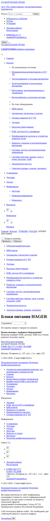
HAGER (33, 231)
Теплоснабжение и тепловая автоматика (30, 79)
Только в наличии (12, 238)
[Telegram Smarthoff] (8, 449)
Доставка (10, 177)
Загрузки (16, 191)
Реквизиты (17, 200)
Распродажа (24, 246)
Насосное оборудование (23, 127)
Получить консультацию (12, 342)
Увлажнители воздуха (22, 164)
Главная (10, 58)
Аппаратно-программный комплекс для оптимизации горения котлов (24, 370)
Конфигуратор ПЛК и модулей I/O (22, 381)
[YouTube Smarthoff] (8, 457)
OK (13, 519)
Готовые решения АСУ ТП (24, 118)
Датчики (16, 122)
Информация (12, 186)
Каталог (10, 63)
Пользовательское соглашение (15, 362)
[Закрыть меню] (9, 42)
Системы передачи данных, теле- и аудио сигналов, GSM (28, 158)
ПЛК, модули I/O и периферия (25, 131)
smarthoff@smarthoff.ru (16, 37)
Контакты (10, 205)
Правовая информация (22, 196)
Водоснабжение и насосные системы (28, 97)
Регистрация (12, 30)
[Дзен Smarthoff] (8, 453)
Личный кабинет (14, 28)
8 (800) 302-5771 (8, 346)
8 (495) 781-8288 (23, 346)
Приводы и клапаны (15, 410)
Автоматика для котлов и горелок (27, 113)
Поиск (4, 14)
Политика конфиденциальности (19, 363)
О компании (12, 173)
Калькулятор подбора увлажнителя (22, 379)
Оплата (9, 182)
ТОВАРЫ (23, 231)
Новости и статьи (14, 433)
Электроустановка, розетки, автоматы (29, 168)
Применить (6, 241)
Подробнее (6, 518)
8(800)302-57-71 (13, 35)
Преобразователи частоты (18, 412)
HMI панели (17, 109)
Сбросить (17, 241)
